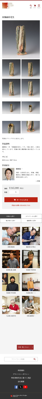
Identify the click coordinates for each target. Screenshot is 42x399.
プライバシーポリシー (21, 374)
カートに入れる (22, 200)
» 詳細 (38, 181)
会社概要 (21, 381)
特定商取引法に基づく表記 (21, 378)
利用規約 (21, 370)
